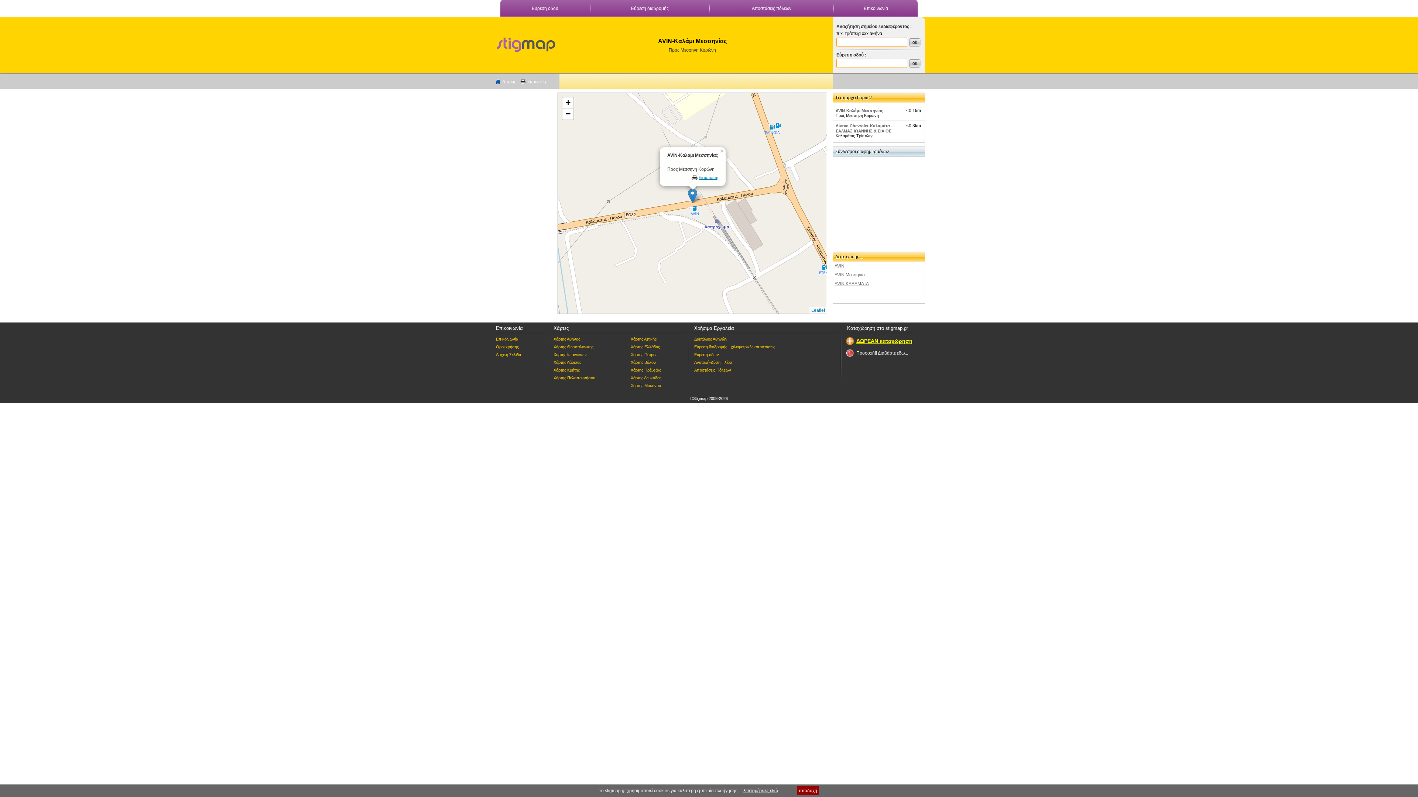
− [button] (568, 113)
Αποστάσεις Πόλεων (712, 370)
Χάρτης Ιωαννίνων (570, 354)
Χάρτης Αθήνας (567, 339)
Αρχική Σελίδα (508, 354)
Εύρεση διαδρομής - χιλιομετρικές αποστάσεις (734, 347)
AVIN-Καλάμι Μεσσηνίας (859, 110)
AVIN (840, 266)
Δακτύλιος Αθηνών (710, 339)
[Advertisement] (522, 203)
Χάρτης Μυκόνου (646, 385)
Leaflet (818, 310)
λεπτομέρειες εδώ (760, 790)
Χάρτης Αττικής (644, 339)
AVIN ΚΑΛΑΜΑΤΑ (852, 283)
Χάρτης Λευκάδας (646, 378)
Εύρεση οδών (706, 354)
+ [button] (568, 102)
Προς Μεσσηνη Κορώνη (692, 50)
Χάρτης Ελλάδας (645, 347)
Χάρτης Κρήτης (567, 370)
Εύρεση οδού (545, 8)
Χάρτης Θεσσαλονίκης (573, 347)
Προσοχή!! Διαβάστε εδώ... (882, 353)
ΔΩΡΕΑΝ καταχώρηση (884, 341)
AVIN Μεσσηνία (850, 274)
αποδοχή (808, 790)
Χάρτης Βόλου (643, 362)
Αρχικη (508, 81)
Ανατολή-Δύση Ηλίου (713, 362)
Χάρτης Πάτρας (644, 354)
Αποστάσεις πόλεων (771, 8)
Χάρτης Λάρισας (567, 362)
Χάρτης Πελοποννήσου (574, 378)
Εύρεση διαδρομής (650, 8)
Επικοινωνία (876, 8)
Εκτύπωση (536, 81)
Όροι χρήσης (507, 347)
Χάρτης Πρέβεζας (646, 370)
